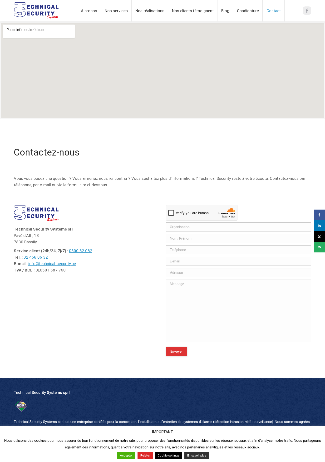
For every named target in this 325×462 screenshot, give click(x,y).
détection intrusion (229, 422)
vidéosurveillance (258, 422)
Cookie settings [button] (168, 455)
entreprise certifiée (91, 422)
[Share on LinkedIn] (319, 225)
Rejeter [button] (145, 455)
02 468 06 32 (36, 257)
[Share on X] (319, 236)
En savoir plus (196, 455)
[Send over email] (319, 247)
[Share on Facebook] (319, 215)
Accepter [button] (126, 455)
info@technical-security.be (52, 263)
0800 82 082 (80, 250)
